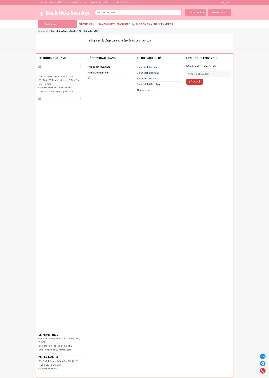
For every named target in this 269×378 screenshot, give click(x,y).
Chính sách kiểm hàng (148, 84)
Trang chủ (43, 31)
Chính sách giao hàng (148, 72)
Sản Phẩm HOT (107, 24)
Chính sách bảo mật (147, 67)
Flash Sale (123, 24)
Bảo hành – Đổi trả (146, 78)
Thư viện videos (163, 24)
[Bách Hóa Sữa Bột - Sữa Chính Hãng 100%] (64, 12)
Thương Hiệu (86, 24)
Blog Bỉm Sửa (144, 24)
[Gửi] (179, 12)
